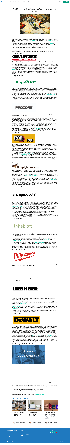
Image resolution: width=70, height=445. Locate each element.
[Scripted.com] (4, 2)
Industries (15, 1)
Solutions (10, 1)
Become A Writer (9, 431)
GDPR (22, 435)
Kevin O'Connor (18, 35)
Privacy (22, 431)
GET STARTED (66, 1)
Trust (22, 436)
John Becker (50, 422)
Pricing (29, 1)
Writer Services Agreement (25, 434)
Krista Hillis (17, 422)
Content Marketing (35, 35)
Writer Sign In (9, 436)
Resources (24, 1)
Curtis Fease (34, 422)
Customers (20, 1)
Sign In (60, 1)
